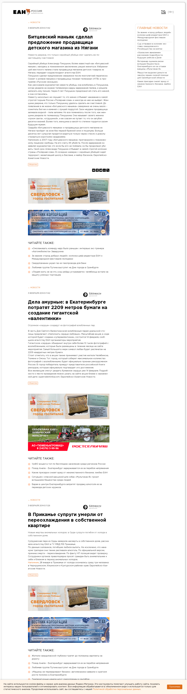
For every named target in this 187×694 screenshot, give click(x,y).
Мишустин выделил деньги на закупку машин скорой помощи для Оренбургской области (152, 75)
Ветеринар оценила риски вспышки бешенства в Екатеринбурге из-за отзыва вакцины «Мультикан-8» (151, 65)
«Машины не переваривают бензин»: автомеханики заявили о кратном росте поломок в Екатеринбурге (69, 673)
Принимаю (174, 687)
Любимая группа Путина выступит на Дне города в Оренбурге (65, 268)
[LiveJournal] (107, 170)
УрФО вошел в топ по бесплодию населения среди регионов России (68, 464)
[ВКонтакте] (93, 170)
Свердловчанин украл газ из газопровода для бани (59, 263)
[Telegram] (100, 170)
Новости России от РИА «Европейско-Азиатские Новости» (22, 12)
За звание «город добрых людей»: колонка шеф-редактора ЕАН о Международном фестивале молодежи (67, 257)
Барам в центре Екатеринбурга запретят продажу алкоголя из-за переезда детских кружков (67, 485)
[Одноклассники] (97, 170)
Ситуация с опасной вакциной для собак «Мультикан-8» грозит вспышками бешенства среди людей (65, 478)
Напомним (33, 563)
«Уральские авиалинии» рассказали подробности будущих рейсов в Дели (150, 55)
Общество (33, 164)
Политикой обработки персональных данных (117, 689)
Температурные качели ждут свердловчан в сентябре (60, 679)
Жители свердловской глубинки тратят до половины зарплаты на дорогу (67, 657)
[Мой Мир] (104, 170)
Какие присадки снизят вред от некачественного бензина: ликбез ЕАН (70, 473)
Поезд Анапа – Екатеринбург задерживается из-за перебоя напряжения (70, 468)
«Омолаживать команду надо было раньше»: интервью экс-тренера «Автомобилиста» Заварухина (68, 250)
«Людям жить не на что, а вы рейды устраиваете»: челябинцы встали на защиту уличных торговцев (70, 273)
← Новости (34, 22)
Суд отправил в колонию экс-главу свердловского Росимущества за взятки (152, 46)
